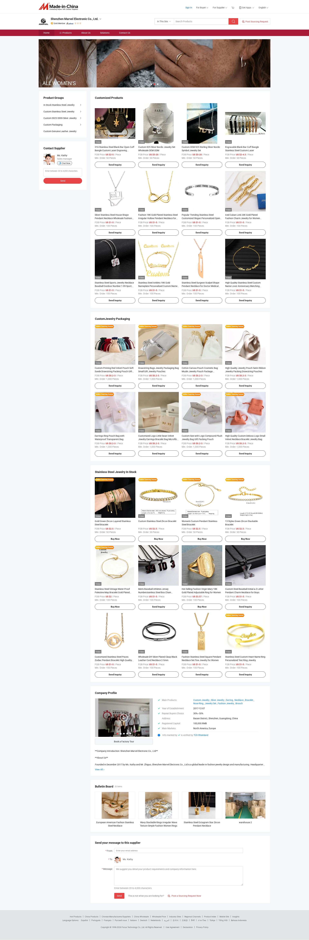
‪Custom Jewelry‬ (201, 700)
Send (119, 895)
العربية (166, 920)
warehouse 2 (245, 822)
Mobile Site (224, 916)
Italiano (133, 920)
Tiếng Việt (223, 920)
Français (107, 920)
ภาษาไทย (202, 920)
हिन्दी (193, 920)
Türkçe (212, 920)
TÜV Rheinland (201, 735)
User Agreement (172, 927)
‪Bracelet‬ (249, 700)
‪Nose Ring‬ (198, 703)
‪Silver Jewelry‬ (217, 700)
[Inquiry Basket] (233, 7)
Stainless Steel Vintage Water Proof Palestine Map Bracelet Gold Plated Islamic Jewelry (112, 592)
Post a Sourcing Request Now (184, 895)
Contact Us (124, 32)
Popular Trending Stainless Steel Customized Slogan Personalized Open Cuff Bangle (201, 218)
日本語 (185, 920)
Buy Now (115, 539)
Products (67, 32)
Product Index (210, 916)
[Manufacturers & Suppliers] (59, 6)
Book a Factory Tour (124, 741)
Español (84, 920)
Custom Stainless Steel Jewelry (58, 111)
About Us (85, 32)
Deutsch (143, 920)
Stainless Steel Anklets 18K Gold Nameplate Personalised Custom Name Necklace (157, 286)
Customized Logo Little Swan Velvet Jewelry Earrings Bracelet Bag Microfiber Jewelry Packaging (158, 439)
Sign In (188, 7)
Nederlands (156, 920)
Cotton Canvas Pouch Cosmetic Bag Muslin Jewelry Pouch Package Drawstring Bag (200, 371)
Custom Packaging (52, 124)
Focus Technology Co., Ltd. (133, 927)
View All (99, 769)
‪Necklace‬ (238, 700)
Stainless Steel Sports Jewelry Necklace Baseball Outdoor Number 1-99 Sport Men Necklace (114, 286)
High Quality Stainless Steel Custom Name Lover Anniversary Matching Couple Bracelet (243, 286)
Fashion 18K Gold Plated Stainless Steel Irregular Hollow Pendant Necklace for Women (158, 218)
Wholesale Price (159, 916)
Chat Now (66, 163)
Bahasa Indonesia (239, 920)
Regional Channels (192, 916)
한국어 (175, 920)
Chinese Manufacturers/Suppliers (116, 916)
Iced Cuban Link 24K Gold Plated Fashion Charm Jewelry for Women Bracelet (242, 218)
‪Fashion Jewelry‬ (226, 703)
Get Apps (247, 7)
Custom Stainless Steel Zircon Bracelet (157, 521)
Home (46, 32)
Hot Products (75, 916)
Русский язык (121, 920)
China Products (91, 916)
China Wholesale (141, 916)
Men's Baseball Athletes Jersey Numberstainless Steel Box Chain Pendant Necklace (154, 592)
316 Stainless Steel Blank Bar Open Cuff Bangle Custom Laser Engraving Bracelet (114, 150)
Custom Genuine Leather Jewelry (59, 131)
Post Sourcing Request (256, 21)
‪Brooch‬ (239, 703)
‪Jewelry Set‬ (210, 703)
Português (95, 920)
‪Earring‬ (229, 700)
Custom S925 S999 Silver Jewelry (60, 118)
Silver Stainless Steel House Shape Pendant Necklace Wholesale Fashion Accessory (113, 218)
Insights (235, 916)
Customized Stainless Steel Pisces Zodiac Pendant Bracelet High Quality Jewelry (113, 660)
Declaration (188, 927)
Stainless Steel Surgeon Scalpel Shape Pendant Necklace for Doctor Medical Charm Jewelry (200, 286)
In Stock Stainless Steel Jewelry (59, 104)
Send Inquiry (115, 164)
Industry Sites (175, 916)
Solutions (104, 32)
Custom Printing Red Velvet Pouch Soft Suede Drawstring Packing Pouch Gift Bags (114, 371)
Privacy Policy (202, 927)
